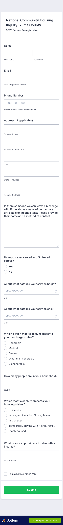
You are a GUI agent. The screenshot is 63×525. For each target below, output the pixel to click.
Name (7, 45)
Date (6, 298)
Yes (11, 266)
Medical (13, 348)
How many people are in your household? (30, 376)
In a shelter (15, 420)
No (10, 271)
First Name (9, 59)
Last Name (38, 59)
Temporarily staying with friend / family (32, 425)
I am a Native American (22, 473)
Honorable (15, 342)
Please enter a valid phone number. (20, 109)
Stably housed (17, 431)
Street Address (11, 134)
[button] (56, 291)
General (13, 353)
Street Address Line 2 (14, 149)
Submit (31, 489)
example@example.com (15, 84)
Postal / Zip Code (12, 195)
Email (7, 70)
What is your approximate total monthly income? (29, 444)
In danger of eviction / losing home (29, 415)
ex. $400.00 (10, 460)
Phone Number (13, 95)
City (6, 164)
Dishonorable (17, 363)
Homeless (15, 410)
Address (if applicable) (18, 120)
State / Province (11, 179)
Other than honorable (21, 358)
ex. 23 (7, 390)
